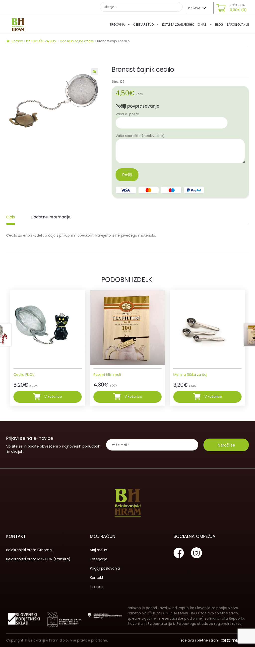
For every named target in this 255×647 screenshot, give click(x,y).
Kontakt (96, 577)
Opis (10, 217)
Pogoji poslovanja (105, 568)
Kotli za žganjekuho (178, 24)
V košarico (53, 396)
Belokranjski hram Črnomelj (29, 549)
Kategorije (98, 559)
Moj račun (98, 549)
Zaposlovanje (238, 24)
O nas (202, 24)
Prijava (194, 8)
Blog (219, 24)
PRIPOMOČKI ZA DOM (41, 41)
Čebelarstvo (143, 24)
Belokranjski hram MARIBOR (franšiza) (38, 559)
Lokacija (97, 586)
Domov (17, 41)
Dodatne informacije (50, 217)
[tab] (10, 217)
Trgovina (117, 24)
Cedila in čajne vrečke (77, 41)
